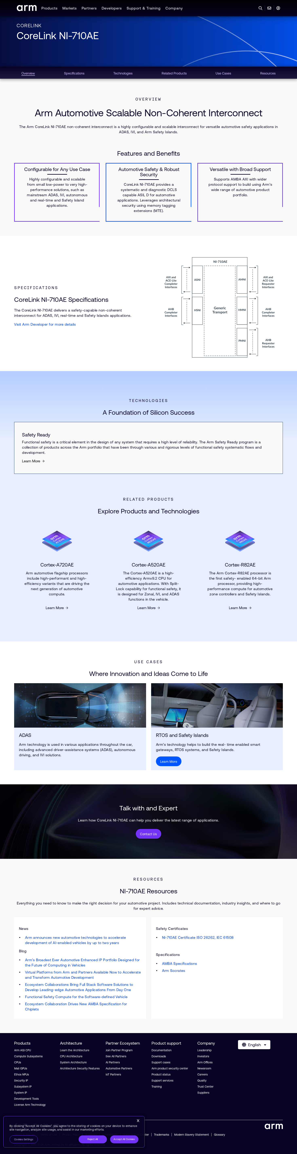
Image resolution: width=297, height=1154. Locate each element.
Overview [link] (28, 73)
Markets (69, 8)
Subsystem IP (23, 1086)
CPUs (17, 1062)
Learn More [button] (168, 761)
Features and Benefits (148, 153)
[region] (74, 1132)
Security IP (21, 1080)
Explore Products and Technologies (148, 511)
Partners (89, 8)
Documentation (162, 1050)
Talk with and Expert (148, 808)
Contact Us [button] (148, 834)
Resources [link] (268, 73)
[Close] (138, 1120)
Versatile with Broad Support (240, 169)
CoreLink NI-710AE (58, 35)
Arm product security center (170, 1068)
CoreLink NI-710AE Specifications (61, 299)
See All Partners (116, 1056)
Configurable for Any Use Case (57, 169)
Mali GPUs (20, 1068)
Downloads (159, 1056)
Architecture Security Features (80, 1068)
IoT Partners (113, 1074)
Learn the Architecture (74, 1050)
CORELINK (29, 25)
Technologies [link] (123, 73)
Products (49, 8)
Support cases (161, 1062)
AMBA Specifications (179, 963)
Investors (203, 1056)
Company (174, 8)
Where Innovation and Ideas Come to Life (148, 673)
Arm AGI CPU (22, 1050)
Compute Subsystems (28, 1056)
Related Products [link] (174, 73)
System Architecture (73, 1062)
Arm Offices (205, 1062)
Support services (162, 1080)
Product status (161, 1074)
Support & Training (144, 8)
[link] (27, 10)
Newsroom (204, 1068)
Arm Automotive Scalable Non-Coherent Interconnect (148, 112)
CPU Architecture (71, 1056)
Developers (112, 8)
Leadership (204, 1050)
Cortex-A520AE (148, 565)
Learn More (31, 461)
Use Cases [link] (223, 73)
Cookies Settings (23, 1139)
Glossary (219, 1134)
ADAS (25, 735)
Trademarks (161, 1134)
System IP (20, 1092)
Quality (201, 1080)
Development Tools (26, 1098)
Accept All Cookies (124, 1139)
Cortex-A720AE (57, 565)
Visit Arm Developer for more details (45, 324)
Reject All (92, 1139)
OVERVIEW (148, 99)
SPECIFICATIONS (36, 287)
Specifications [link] (74, 73)
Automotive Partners (119, 1068)
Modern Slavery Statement (191, 1134)
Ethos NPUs (21, 1074)
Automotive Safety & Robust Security (148, 172)
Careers (202, 1074)
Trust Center (205, 1086)
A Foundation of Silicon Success (149, 412)
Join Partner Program (119, 1050)
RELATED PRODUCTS (148, 499)
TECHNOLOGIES (148, 400)
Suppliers (203, 1092)
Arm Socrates (173, 970)
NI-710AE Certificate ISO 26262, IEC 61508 (198, 937)
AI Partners (113, 1062)
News (80, 968)
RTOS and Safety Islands (183, 735)
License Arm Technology (30, 1104)
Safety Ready (36, 434)
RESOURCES (148, 879)
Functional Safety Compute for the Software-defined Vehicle (76, 997)
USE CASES (148, 662)
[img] (80, 705)
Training (157, 1086)
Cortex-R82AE (240, 565)
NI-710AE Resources (148, 891)
